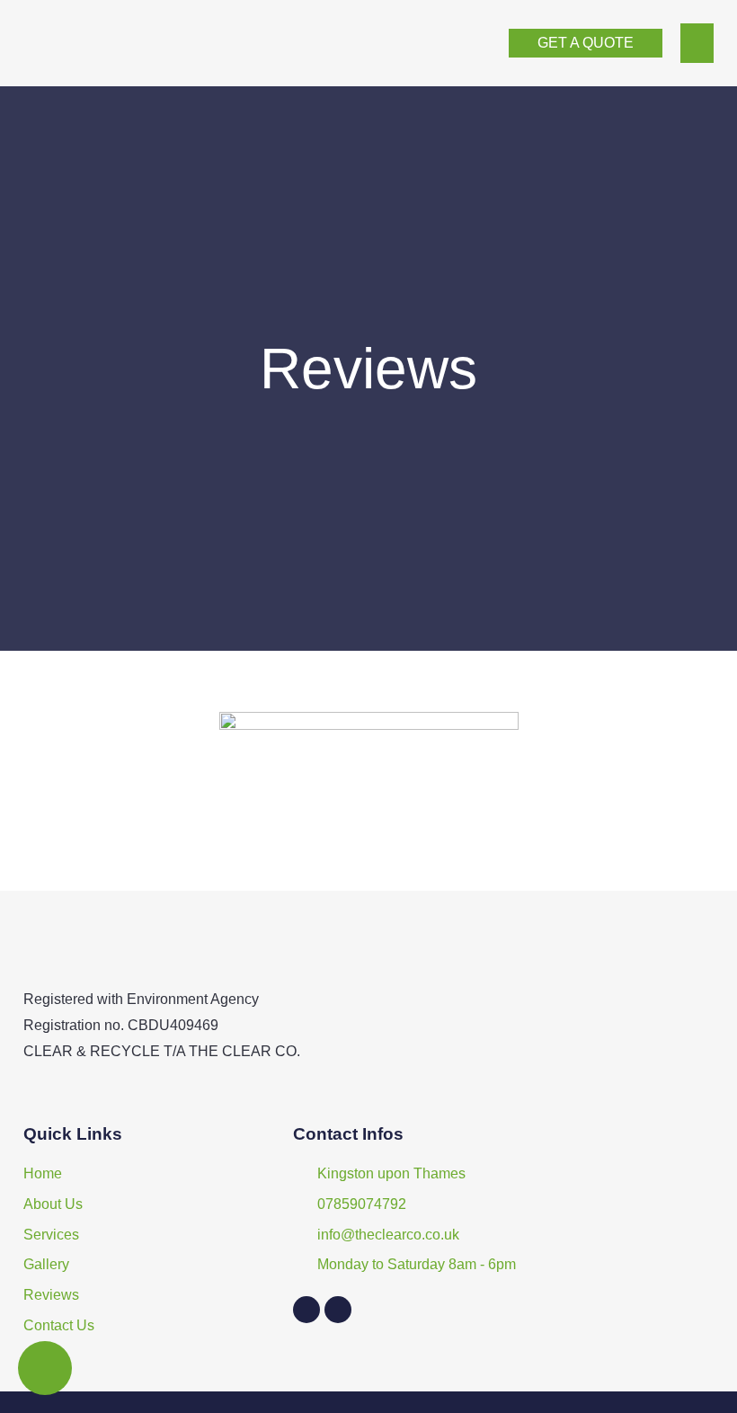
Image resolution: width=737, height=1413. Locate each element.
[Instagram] (337, 1309)
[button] (697, 43)
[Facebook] (306, 1309)
